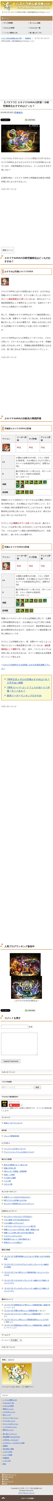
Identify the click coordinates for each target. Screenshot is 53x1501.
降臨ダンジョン (8, 1409)
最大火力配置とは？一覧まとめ (15, 1165)
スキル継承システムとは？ (14, 1223)
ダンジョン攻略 (35, 23)
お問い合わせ (8, 1477)
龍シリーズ (7, 1415)
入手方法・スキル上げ (10, 1440)
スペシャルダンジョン (10, 1424)
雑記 (4, 1464)
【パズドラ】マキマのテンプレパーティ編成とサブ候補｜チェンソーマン (26, 1281)
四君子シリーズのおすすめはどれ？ (17, 1197)
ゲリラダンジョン (9, 1421)
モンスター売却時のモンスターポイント (19, 1204)
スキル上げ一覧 (35, 28)
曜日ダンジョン (8, 1430)
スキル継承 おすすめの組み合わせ (17, 1220)
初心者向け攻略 (8, 1449)
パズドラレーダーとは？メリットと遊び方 (20, 1226)
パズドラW (7, 1461)
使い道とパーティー (10, 1434)
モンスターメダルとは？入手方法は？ (18, 1217)
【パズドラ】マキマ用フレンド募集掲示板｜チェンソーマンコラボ (26, 1273)
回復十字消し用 (10, 1168)
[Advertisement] (26, 71)
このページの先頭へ (28, 1498)
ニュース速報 (7, 1455)
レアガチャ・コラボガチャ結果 (14, 1443)
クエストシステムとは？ (13, 1236)
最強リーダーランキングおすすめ (24, 695)
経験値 (5, 1446)
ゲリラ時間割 (8, 23)
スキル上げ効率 (9, 28)
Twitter (6, 1479)
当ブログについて (10, 1475)
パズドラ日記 (7, 1452)
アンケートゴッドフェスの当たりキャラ (19, 1152)
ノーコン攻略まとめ (10, 33)
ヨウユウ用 (8, 1184)
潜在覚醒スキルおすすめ (11, 1437)
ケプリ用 (7, 1181)
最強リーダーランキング (13, 1123)
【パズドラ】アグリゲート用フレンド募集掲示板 (22, 1314)
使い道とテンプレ (36, 33)
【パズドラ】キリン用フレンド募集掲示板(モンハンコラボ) (26, 1320)
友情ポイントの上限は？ (13, 1242)
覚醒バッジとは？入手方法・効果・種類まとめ (21, 1229)
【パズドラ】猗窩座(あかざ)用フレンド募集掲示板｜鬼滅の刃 (27, 1305)
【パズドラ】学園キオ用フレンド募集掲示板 (20, 1311)
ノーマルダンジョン (10, 1427)
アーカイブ (5, 1340)
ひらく (9, 250)
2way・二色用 (9, 1175)
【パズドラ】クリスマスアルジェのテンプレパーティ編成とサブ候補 (26, 1265)
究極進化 (18, 112)
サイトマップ (8, 1481)
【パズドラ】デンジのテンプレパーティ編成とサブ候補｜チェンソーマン (26, 1289)
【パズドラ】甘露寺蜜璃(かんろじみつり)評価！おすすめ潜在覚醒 (27, 1257)
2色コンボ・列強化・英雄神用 (15, 1171)
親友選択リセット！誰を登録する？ (17, 1239)
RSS (5, 1484)
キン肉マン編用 (10, 1178)
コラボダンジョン (9, 1412)
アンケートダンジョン (10, 1418)
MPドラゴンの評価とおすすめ (15, 1200)
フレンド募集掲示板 (11, 1136)
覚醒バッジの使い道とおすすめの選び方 (19, 1233)
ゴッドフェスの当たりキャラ (15, 1149)
